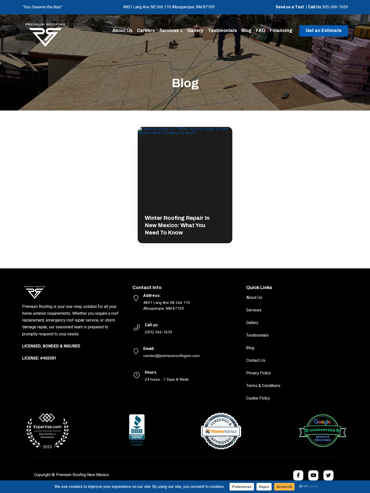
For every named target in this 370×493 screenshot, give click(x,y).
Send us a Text (290, 7)
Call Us (314, 7)
